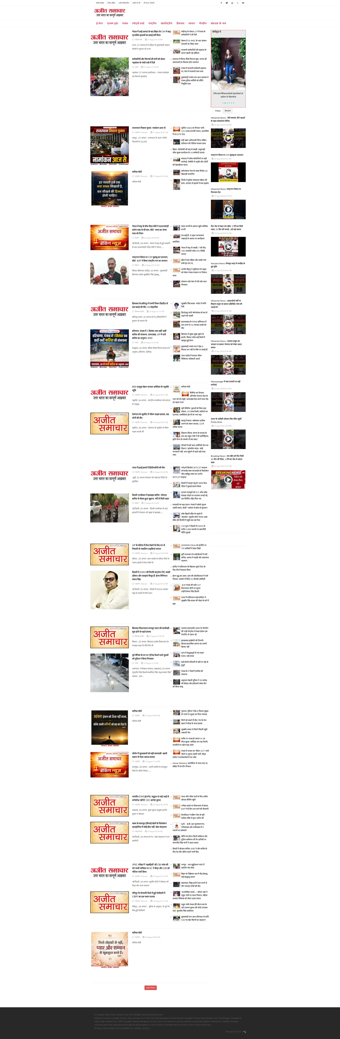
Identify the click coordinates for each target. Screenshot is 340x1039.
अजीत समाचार (100, 3)
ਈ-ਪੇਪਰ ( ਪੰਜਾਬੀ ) (149, 3)
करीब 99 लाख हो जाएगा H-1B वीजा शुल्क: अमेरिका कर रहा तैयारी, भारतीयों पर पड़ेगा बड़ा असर (190, 742)
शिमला (137, 265)
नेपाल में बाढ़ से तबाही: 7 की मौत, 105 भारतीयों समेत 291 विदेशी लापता (193, 251)
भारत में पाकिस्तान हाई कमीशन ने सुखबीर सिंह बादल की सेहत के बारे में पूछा (191, 600)
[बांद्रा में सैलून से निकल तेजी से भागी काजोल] (228, 64)
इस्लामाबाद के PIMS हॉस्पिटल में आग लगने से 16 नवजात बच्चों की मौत (193, 325)
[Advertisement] (140, 119)
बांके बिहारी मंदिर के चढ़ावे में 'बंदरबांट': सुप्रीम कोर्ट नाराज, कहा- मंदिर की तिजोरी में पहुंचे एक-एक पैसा (190, 517)
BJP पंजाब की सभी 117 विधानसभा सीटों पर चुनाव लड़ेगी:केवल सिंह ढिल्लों (191, 588)
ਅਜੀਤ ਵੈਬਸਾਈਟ (124, 3)
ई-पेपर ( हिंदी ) (111, 3)
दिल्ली (136, 238)
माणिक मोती (137, 172)
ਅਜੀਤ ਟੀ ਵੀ (136, 3)
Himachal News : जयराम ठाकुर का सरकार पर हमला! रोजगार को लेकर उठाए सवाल (226, 344)
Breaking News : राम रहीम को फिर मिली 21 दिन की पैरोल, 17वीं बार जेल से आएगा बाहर (227, 459)
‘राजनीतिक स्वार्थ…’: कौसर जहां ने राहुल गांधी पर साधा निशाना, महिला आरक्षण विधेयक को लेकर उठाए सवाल (190, 895)
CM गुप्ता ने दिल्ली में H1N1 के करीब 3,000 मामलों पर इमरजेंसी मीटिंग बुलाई (193, 529)
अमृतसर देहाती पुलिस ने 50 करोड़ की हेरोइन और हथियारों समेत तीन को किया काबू (190, 683)
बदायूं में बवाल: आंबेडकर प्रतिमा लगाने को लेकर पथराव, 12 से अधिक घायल (189, 424)
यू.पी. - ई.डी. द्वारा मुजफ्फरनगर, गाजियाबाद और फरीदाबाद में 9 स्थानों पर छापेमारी (189, 827)
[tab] (218, 110)
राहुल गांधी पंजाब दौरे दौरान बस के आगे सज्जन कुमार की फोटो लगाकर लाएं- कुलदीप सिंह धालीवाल (190, 907)
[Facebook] (221, 3)
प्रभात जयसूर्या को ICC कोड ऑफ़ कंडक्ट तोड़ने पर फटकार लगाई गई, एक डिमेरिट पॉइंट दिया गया (194, 495)
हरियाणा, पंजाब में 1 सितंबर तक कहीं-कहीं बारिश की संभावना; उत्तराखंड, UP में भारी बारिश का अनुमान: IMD (149, 334)
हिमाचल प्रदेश (139, 311)
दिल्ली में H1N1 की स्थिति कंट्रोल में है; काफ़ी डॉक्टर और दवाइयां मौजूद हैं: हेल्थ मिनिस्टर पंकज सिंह (151, 576)
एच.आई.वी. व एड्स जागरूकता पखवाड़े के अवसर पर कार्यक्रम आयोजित (188, 238)
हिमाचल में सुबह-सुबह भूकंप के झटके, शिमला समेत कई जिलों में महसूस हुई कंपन (193, 337)
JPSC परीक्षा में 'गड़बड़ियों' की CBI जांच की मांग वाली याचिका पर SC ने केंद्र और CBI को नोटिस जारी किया (151, 868)
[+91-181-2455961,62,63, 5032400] (237, 3)
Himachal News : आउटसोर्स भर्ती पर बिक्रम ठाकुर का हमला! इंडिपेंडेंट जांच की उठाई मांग (226, 304)
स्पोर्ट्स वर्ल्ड (138, 40)
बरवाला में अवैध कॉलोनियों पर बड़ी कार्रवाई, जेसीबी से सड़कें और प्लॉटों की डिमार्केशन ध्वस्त (190, 162)
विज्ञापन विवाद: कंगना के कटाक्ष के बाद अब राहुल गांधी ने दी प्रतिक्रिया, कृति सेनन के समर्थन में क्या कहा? (191, 436)
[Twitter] (226, 3)
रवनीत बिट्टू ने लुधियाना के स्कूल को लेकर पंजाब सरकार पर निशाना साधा (190, 272)
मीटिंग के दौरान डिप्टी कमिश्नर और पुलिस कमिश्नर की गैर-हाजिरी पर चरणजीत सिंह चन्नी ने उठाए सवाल (190, 839)
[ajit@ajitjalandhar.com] (243, 3)
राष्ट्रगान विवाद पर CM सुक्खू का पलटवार (227, 155)
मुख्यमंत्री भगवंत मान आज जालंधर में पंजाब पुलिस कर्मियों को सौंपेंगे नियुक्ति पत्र (194, 80)
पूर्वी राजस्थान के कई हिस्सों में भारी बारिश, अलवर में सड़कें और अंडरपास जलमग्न (195, 557)
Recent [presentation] (228, 111)
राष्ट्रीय (137, 716)
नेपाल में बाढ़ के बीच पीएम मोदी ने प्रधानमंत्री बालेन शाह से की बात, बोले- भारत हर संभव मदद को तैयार (150, 230)
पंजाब (136, 67)
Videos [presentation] (218, 111)
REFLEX (240, 1032)
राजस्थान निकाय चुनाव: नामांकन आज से (148, 128)
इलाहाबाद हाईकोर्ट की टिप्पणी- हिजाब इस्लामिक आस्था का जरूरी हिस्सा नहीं (194, 643)
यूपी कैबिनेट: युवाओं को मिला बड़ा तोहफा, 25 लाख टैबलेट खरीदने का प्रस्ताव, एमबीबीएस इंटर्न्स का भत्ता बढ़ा (190, 411)
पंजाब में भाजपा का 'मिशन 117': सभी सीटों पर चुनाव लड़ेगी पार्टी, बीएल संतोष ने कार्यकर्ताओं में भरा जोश (191, 754)
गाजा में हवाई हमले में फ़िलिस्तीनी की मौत (148, 468)
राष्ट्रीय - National (141, 132)
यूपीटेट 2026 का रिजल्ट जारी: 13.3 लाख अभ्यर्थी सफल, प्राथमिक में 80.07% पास (191, 131)
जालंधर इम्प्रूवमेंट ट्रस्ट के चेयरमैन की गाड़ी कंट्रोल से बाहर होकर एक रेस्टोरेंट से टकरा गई (194, 631)
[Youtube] (232, 3)
